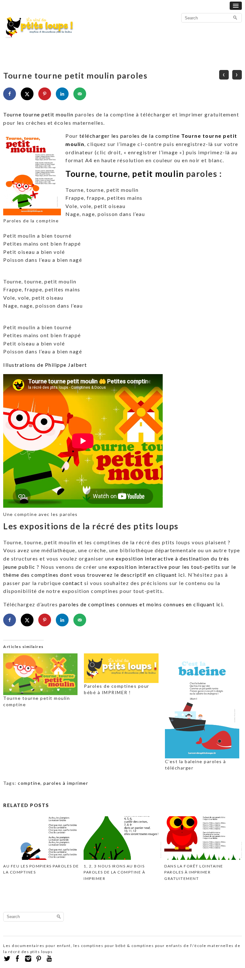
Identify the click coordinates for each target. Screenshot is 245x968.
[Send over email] (79, 93)
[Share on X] (27, 93)
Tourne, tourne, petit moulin (124, 174)
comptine (29, 783)
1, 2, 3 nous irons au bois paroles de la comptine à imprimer (114, 872)
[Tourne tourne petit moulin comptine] (40, 674)
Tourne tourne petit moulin (38, 114)
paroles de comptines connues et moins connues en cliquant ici (141, 604)
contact (73, 583)
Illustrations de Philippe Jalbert (45, 365)
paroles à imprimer (65, 783)
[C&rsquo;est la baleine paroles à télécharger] (202, 705)
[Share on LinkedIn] (62, 93)
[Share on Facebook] (9, 93)
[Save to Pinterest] (44, 93)
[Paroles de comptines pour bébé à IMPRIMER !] (121, 668)
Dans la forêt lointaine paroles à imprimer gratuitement (193, 872)
